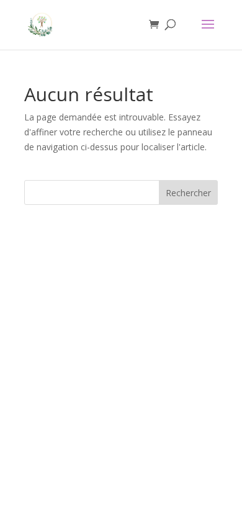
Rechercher (188, 193)
